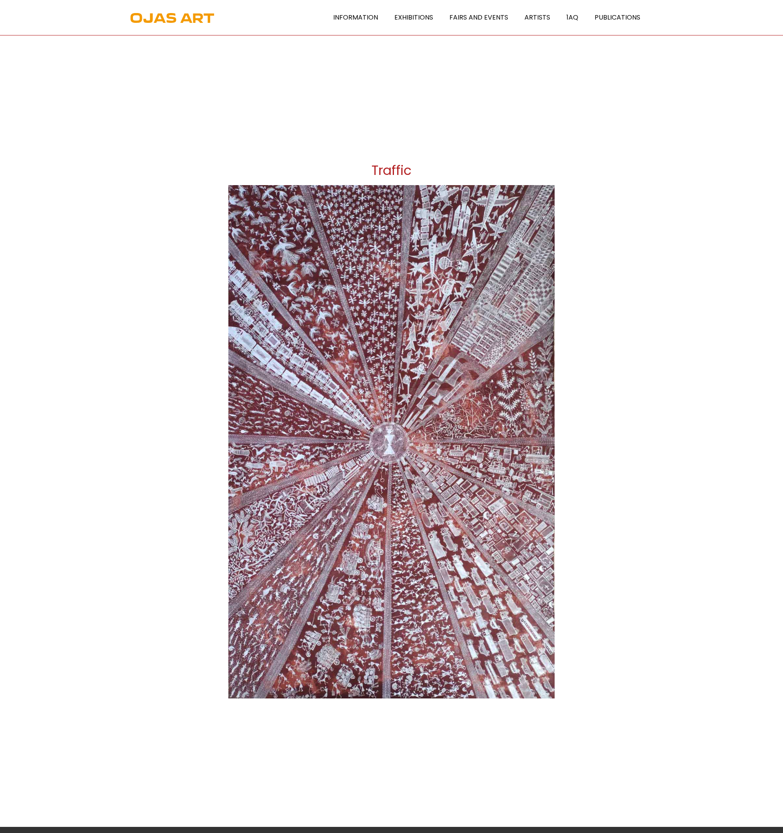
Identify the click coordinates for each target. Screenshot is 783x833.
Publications (617, 17)
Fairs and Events (478, 17)
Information (355, 17)
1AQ (572, 17)
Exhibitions (413, 17)
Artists (537, 17)
